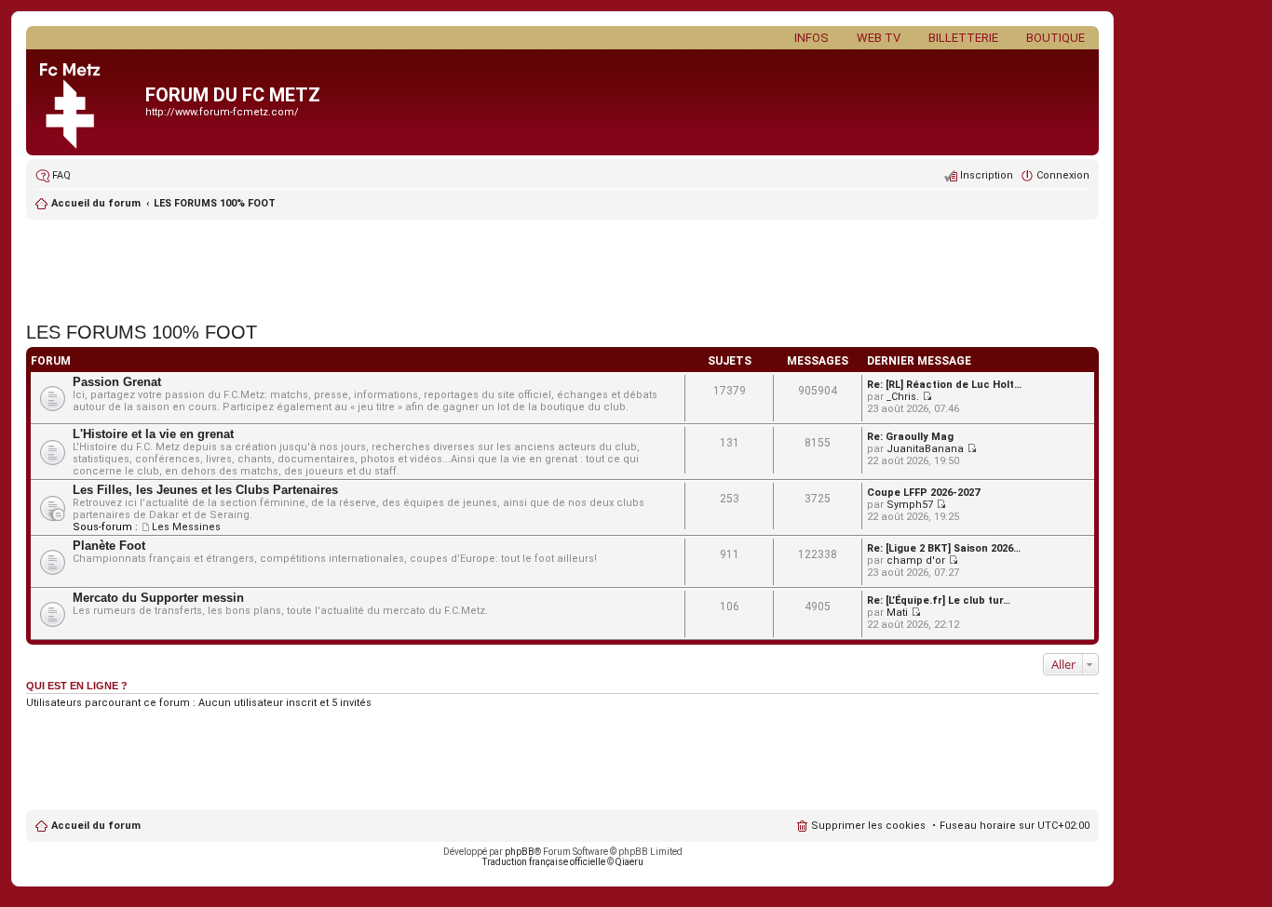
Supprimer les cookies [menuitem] (868, 826)
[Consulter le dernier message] (927, 397)
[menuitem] (53, 176)
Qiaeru (629, 862)
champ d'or (915, 560)
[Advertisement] (562, 265)
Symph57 (909, 505)
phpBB (520, 852)
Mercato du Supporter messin (158, 598)
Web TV (878, 38)
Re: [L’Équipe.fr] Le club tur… (938, 600)
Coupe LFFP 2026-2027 (923, 493)
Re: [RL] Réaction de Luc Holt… (944, 385)
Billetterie (963, 38)
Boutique (1055, 38)
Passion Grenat (117, 382)
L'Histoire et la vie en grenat (153, 434)
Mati (897, 613)
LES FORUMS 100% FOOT (215, 203)
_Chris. (902, 397)
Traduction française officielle (543, 862)
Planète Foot (109, 546)
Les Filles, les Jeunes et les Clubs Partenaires (205, 490)
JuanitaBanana (925, 449)
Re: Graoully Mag (910, 437)
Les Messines (186, 527)
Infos (811, 38)
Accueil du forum (96, 826)
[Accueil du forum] (88, 102)
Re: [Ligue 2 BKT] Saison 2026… (944, 548)
